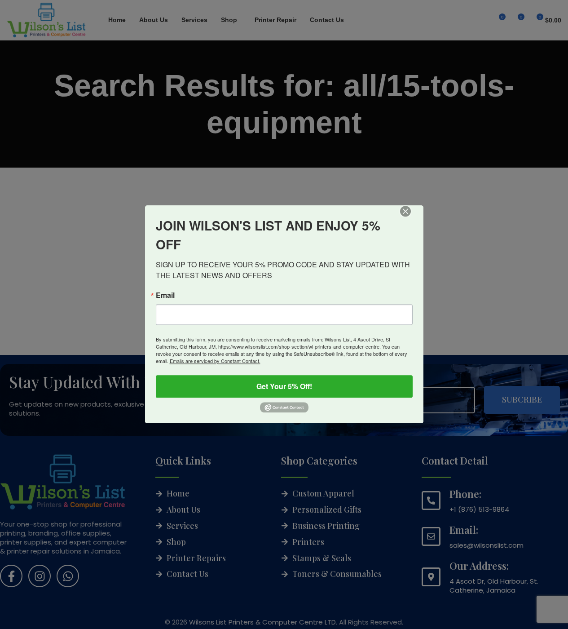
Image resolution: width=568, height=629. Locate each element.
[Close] (412, 217)
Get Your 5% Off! (284, 386)
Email (165, 295)
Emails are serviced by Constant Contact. (215, 360)
